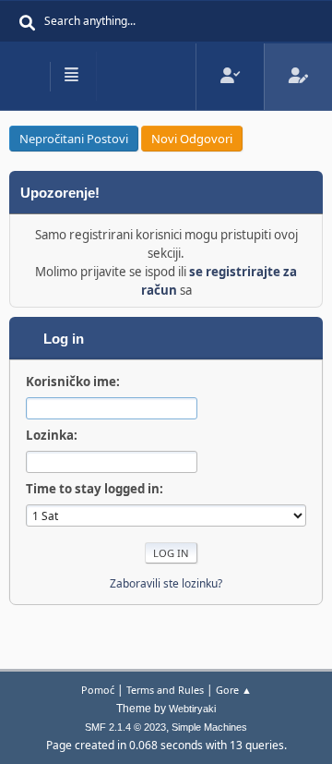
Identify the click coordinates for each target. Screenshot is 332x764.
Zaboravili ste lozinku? (166, 583)
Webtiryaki (192, 708)
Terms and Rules (165, 690)
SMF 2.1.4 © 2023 (125, 727)
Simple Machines (209, 727)
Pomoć (97, 690)
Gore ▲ (234, 690)
